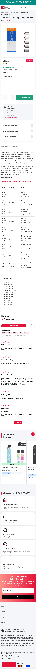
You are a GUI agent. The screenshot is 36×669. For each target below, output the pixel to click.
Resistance (6, 72)
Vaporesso (16, 12)
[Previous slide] (29, 434)
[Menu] (32, 7)
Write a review (14, 325)
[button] (4, 64)
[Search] (22, 7)
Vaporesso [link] (9, 20)
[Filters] (29, 325)
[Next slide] (33, 434)
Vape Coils (9, 12)
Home (2, 12)
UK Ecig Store (20, 663)
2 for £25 (29, 61)
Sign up (18, 597)
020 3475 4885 (9, 655)
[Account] (25, 7)
